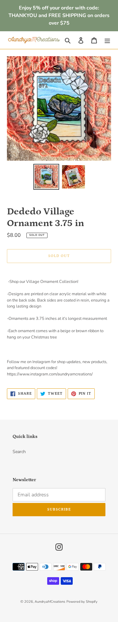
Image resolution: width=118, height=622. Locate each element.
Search (19, 452)
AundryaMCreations (50, 601)
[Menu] (107, 40)
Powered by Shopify (82, 601)
